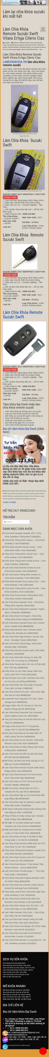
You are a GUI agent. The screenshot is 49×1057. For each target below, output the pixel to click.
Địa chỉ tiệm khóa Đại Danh (20, 429)
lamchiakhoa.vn (20, 1035)
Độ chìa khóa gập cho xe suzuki (27, 498)
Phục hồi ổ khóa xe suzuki (37, 496)
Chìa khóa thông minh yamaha (15, 45)
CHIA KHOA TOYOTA (30, 45)
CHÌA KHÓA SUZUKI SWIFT (27, 491)
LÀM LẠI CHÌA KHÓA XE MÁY (29, 49)
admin (7, 42)
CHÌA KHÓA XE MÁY (24, 47)
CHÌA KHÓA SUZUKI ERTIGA (12, 491)
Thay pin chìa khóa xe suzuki (10, 498)
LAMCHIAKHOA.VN (15, 62)
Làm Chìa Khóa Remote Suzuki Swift (23, 314)
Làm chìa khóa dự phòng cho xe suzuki (18, 493)
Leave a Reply (9, 502)
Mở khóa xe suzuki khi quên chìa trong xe (19, 496)
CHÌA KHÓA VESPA (12, 47)
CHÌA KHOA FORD (24, 42)
